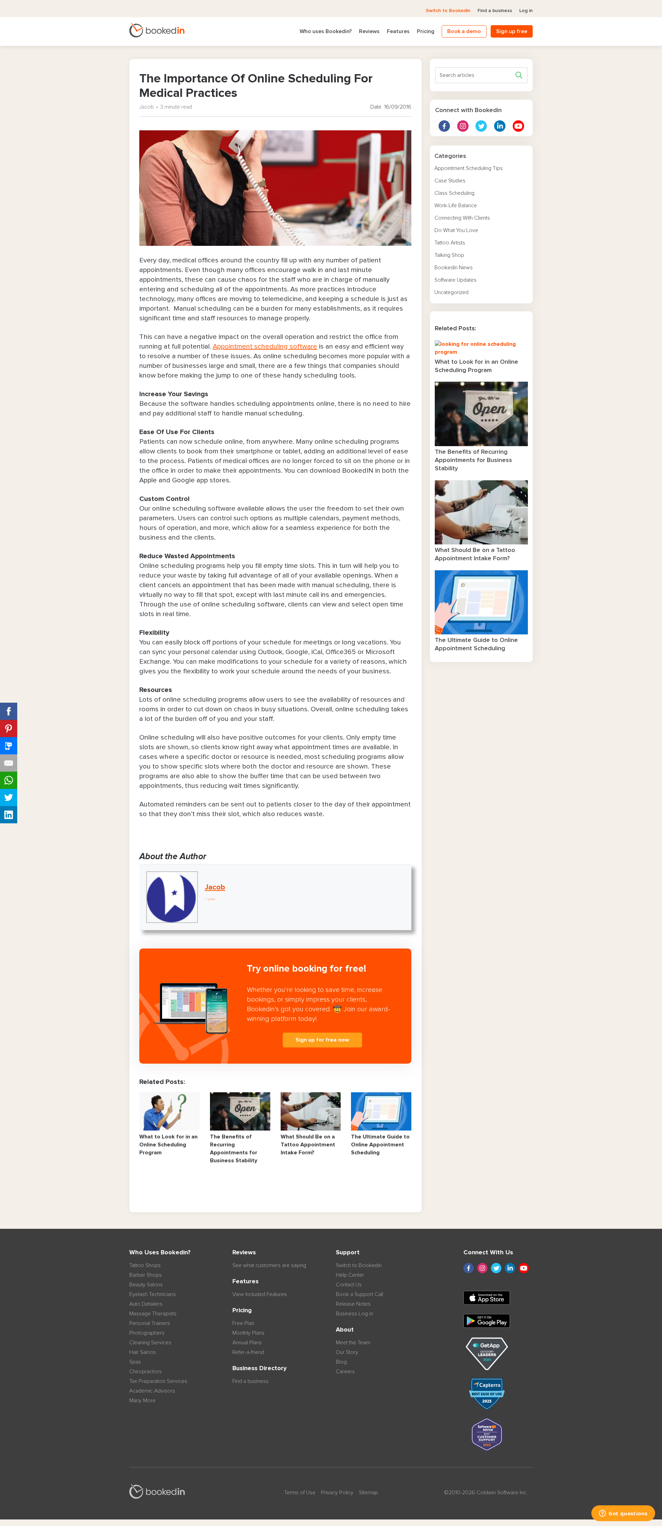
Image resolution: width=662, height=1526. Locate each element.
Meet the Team (353, 1342)
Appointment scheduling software (265, 346)
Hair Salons (142, 1352)
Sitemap (368, 1492)
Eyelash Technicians (152, 1294)
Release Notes (353, 1304)
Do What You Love (456, 230)
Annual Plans (247, 1342)
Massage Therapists (153, 1313)
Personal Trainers (149, 1323)
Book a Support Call (359, 1294)
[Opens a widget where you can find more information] (623, 1514)
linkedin (499, 126)
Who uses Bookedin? (326, 31)
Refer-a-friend (248, 1352)
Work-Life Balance (455, 205)
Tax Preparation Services (158, 1381)
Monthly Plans (248, 1333)
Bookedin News (453, 267)
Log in (526, 10)
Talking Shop (449, 255)
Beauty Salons (146, 1284)
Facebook (444, 126)
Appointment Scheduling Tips (468, 168)
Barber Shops (145, 1275)
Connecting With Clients (462, 218)
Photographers (146, 1333)
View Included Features (259, 1294)
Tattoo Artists (449, 242)
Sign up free (511, 31)
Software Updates (455, 280)
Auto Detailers (145, 1304)
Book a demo (464, 31)
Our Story (347, 1352)
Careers (345, 1371)
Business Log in (354, 1313)
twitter (481, 126)
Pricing (425, 31)
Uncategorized (451, 292)
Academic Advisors (152, 1391)
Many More (142, 1400)
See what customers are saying (269, 1265)
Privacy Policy (337, 1492)
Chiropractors (145, 1371)
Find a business (495, 10)
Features (398, 31)
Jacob (146, 107)
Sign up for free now (322, 1040)
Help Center (350, 1275)
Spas (135, 1362)
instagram (463, 126)
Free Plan (243, 1323)
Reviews (369, 31)
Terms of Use (299, 1492)
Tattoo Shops (145, 1265)
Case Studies (449, 180)
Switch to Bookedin (448, 10)
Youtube (518, 126)
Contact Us (349, 1284)
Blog (341, 1362)
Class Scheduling (454, 193)
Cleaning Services (150, 1342)
